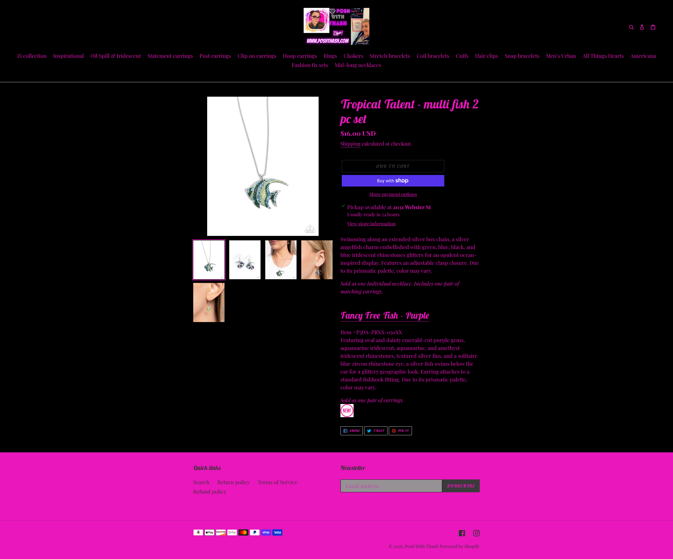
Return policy (233, 481)
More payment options (393, 194)
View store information (371, 223)
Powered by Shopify (460, 546)
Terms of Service (277, 481)
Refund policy (209, 491)
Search (201, 481)
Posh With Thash (421, 546)
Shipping (350, 143)
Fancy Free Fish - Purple (384, 315)
